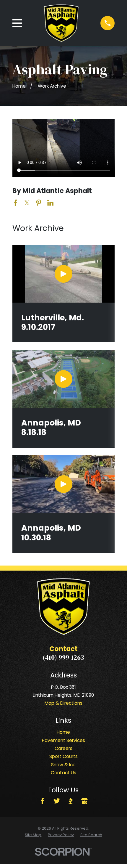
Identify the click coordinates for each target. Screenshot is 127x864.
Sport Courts (63, 756)
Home (63, 732)
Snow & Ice (63, 765)
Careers (63, 748)
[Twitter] (56, 801)
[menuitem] (33, 835)
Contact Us (63, 773)
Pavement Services (63, 740)
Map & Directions (63, 703)
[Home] (61, 22)
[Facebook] (42, 801)
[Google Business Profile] (84, 801)
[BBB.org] (70, 801)
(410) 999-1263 (63, 657)
